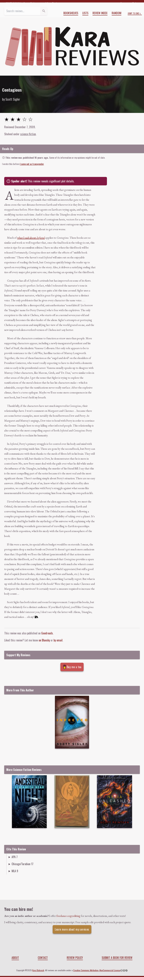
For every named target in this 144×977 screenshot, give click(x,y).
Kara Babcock (38, 970)
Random (116, 13)
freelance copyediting (68, 916)
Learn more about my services (72, 929)
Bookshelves (70, 13)
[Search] (43, 11)
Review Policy (75, 958)
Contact (43, 958)
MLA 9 (15, 871)
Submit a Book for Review (117, 958)
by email (58, 640)
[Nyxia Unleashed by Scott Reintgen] (114, 801)
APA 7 (15, 857)
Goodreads (47, 633)
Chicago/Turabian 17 (22, 864)
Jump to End (133, 13)
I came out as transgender (32, 164)
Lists (85, 13)
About (15, 958)
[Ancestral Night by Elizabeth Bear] (29, 801)
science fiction (28, 134)
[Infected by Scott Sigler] (72, 722)
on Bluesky (44, 640)
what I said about (31, 238)
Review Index (100, 13)
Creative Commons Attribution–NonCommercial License (96, 970)
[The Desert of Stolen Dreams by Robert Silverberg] (71, 801)
